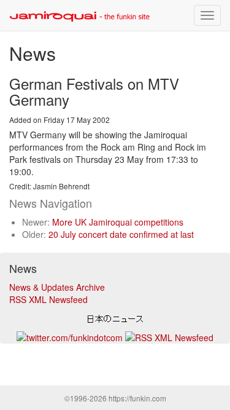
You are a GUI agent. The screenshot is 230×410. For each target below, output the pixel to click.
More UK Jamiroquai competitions (117, 222)
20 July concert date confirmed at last (121, 234)
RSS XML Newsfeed (48, 299)
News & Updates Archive (57, 287)
